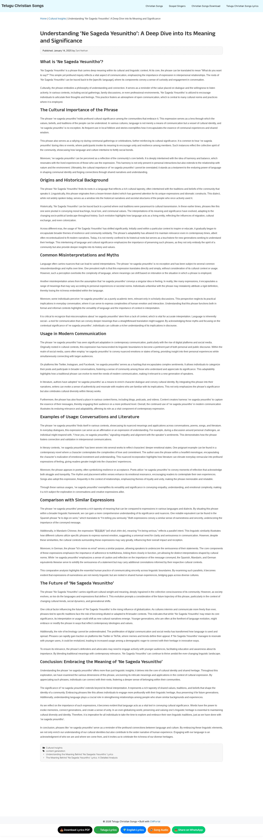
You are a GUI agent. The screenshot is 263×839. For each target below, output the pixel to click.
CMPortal (155, 821)
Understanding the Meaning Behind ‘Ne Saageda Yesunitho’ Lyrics (79, 754)
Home (43, 18)
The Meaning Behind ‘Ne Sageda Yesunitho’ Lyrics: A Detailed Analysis (82, 757)
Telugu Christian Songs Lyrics (242, 6)
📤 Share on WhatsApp (188, 829)
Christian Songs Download (206, 6)
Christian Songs (154, 6)
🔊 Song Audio (159, 829)
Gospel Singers (177, 6)
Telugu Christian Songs (23, 5)
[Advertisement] (125, 792)
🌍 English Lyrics (133, 829)
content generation (55, 751)
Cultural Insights (57, 18)
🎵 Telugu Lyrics (106, 829)
